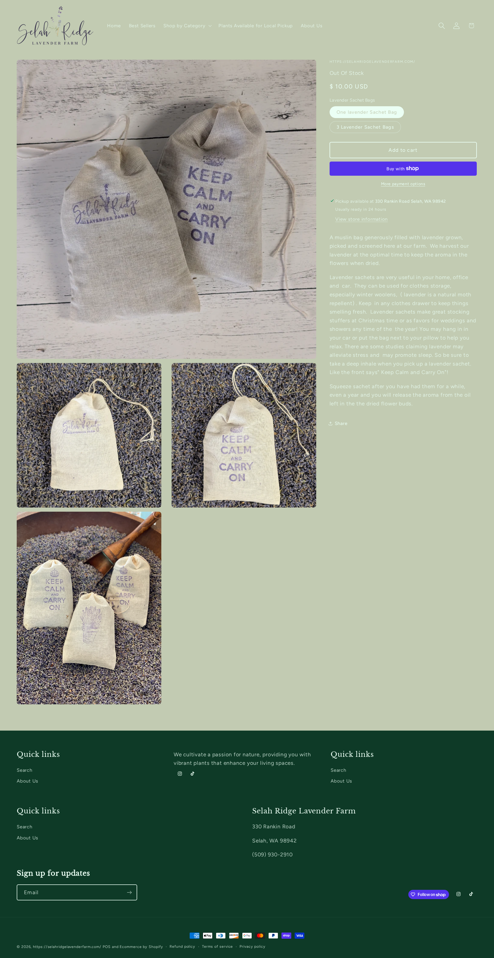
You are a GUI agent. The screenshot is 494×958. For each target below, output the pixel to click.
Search (24, 770)
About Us (27, 781)
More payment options (403, 183)
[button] (187, 26)
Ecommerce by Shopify (141, 946)
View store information (361, 219)
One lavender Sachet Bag (367, 112)
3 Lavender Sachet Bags (365, 127)
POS (107, 946)
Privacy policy (253, 946)
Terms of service (217, 946)
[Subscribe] (129, 892)
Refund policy (182, 946)
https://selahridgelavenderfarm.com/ (67, 946)
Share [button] (341, 423)
